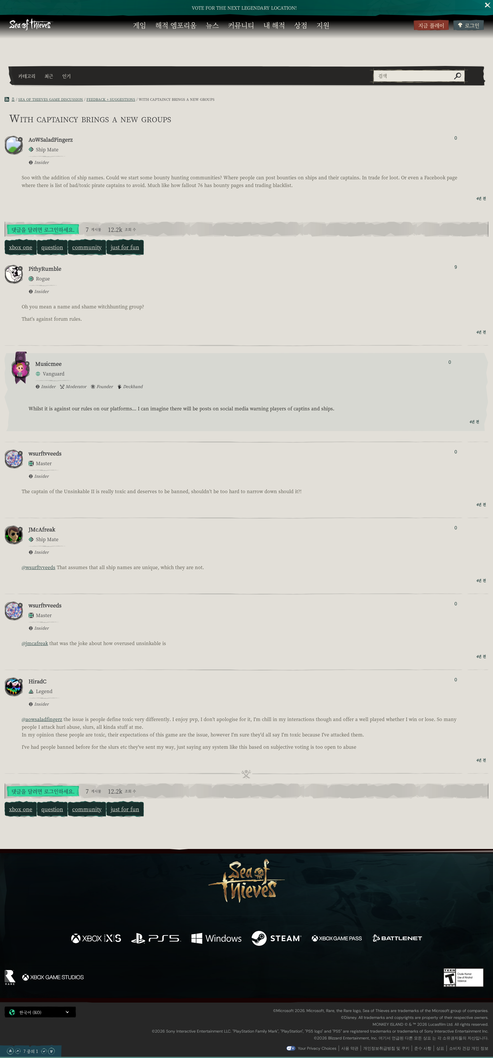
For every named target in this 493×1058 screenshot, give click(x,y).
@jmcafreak (35, 643)
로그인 (472, 25)
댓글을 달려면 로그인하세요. (42, 229)
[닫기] (488, 5)
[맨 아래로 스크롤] (51, 1051)
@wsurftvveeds (38, 567)
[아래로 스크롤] (44, 1051)
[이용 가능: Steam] (276, 939)
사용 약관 (349, 1048)
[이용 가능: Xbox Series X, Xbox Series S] (96, 939)
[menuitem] (139, 25)
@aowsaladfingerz (42, 719)
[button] (40, 1012)
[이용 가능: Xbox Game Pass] (336, 939)
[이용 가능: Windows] (216, 939)
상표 (440, 1048)
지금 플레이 (431, 25)
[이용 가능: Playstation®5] (156, 939)
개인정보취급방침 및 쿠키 (386, 1048)
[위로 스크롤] (18, 1051)
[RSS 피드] (8, 99)
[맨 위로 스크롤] (10, 1051)
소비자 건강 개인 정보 (468, 1048)
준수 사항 (422, 1048)
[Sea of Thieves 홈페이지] (31, 25)
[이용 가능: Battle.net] (397, 939)
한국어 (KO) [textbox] (30, 1012)
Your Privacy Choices (317, 1048)
